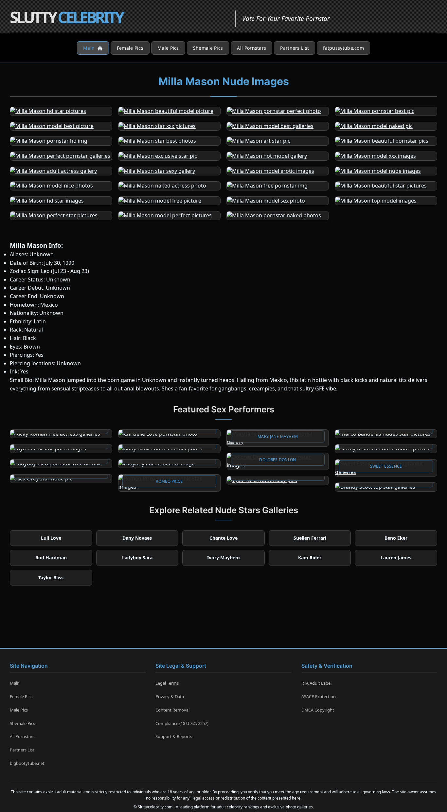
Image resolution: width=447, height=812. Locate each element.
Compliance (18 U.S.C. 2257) (181, 723)
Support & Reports (173, 736)
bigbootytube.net (27, 763)
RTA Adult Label (316, 683)
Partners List (294, 48)
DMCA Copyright (317, 710)
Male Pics (168, 48)
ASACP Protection (318, 696)
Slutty (66, 17)
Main (89, 48)
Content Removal (172, 710)
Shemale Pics (208, 48)
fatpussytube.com (343, 48)
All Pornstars (251, 48)
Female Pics (130, 48)
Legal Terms (167, 683)
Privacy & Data (169, 696)
